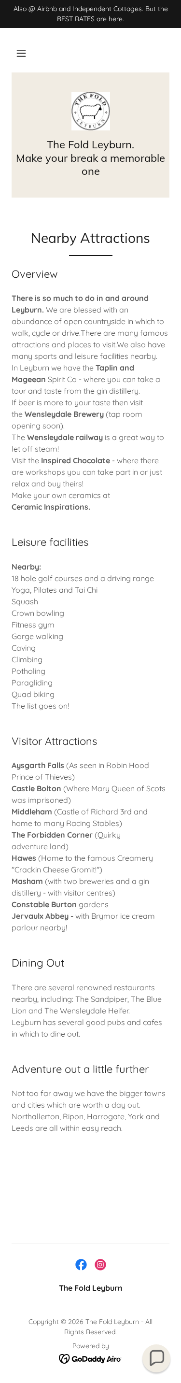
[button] (21, 53)
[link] (90, 111)
